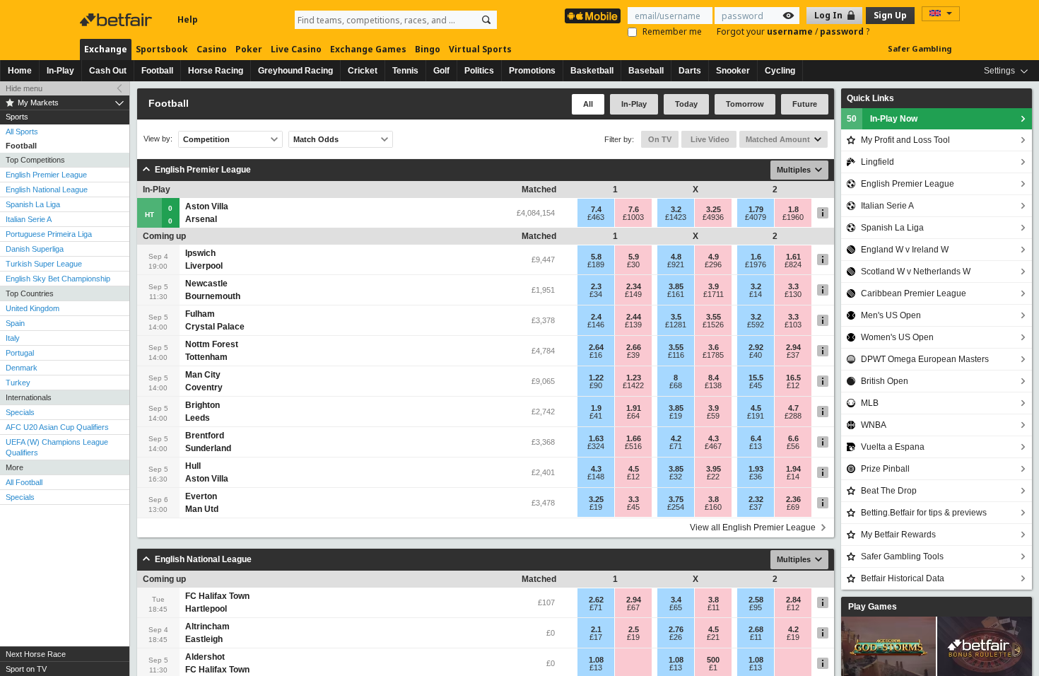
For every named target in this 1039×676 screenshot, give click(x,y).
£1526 (713, 324)
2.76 (676, 629)
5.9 (633, 256)
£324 (595, 446)
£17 (595, 637)
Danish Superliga (35, 249)
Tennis (405, 71)
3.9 (713, 286)
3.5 (676, 316)
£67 (633, 607)
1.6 (756, 256)
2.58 (756, 599)
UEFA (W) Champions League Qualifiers (57, 447)
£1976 (755, 264)
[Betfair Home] (117, 19)
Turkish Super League (44, 264)
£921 (675, 264)
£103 (793, 324)
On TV (659, 139)
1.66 (633, 438)
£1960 (793, 217)
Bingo (427, 49)
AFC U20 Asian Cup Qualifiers (57, 427)
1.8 (793, 209)
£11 (714, 607)
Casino (211, 49)
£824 (793, 264)
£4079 (755, 217)
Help (187, 19)
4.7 (793, 408)
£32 (675, 476)
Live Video (708, 139)
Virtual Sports (480, 49)
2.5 (633, 629)
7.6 (633, 209)
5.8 (596, 256)
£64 (633, 415)
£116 (676, 355)
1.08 (596, 659)
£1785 (713, 355)
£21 (713, 637)
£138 (713, 385)
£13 (755, 446)
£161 (675, 294)
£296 (713, 264)
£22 (713, 476)
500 (713, 659)
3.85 (676, 286)
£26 (675, 637)
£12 (793, 385)
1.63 (596, 438)
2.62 (596, 599)
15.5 (756, 377)
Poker (248, 49)
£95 (755, 607)
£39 (633, 355)
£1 (713, 667)
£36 (755, 476)
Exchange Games (368, 49)
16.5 (793, 377)
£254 (675, 507)
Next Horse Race (36, 654)
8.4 (713, 377)
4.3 (713, 438)
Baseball (646, 71)
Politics (479, 71)
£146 (595, 324)
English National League (47, 189)
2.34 (633, 286)
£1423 (675, 217)
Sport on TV (26, 669)
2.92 (756, 347)
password (843, 31)
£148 (595, 476)
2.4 (596, 316)
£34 (595, 294)
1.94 (793, 468)
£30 (633, 264)
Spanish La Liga (33, 204)
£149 (633, 294)
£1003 (633, 217)
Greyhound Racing (295, 71)
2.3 (596, 286)
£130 (793, 294)
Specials (20, 412)
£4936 (713, 217)
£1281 (675, 324)
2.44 (633, 316)
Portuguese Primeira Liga (49, 234)
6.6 (793, 438)
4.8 (676, 256)
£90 (595, 385)
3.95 (713, 468)
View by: (157, 139)
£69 (793, 507)
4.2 (676, 438)
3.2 (676, 209)
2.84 (793, 599)
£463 (595, 217)
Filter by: (619, 139)
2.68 (756, 629)
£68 (675, 385)
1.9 (596, 408)
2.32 (756, 499)
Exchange (105, 49)
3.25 (713, 209)
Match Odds (316, 139)
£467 (713, 446)
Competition (206, 139)
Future (804, 104)
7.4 (596, 209)
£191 (755, 415)
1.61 (793, 256)
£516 (633, 446)
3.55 (713, 316)
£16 (595, 355)
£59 (713, 415)
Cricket (362, 71)
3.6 (713, 347)
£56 (793, 446)
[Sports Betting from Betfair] (593, 15)
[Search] (486, 20)
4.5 (756, 408)
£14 (755, 294)
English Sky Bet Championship (58, 278)
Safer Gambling (919, 48)
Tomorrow (745, 104)
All (588, 104)
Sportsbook (162, 49)
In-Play (60, 71)
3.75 (676, 499)
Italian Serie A (29, 219)
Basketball (592, 71)
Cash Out (108, 71)
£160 (713, 507)
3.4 (676, 599)
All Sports (22, 131)
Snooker (733, 71)
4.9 (713, 256)
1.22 (596, 377)
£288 (793, 415)
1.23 (633, 377)
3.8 (713, 499)
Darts (690, 71)
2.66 (633, 347)
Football (157, 71)
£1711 (713, 294)
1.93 (756, 468)
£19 (675, 415)
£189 (595, 264)
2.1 (596, 629)
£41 (595, 415)
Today (686, 104)
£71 (675, 446)
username (791, 31)
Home (20, 71)
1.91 (633, 408)
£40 (755, 355)
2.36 (793, 499)
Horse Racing (215, 71)
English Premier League (46, 174)
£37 (793, 355)
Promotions (532, 71)
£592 (755, 324)
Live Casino (296, 49)
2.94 (793, 347)
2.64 (596, 347)
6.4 (756, 438)
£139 (633, 324)
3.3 (793, 286)
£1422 (633, 385)
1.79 (756, 209)
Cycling (780, 71)
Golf (441, 71)
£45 (755, 385)
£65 (675, 607)
